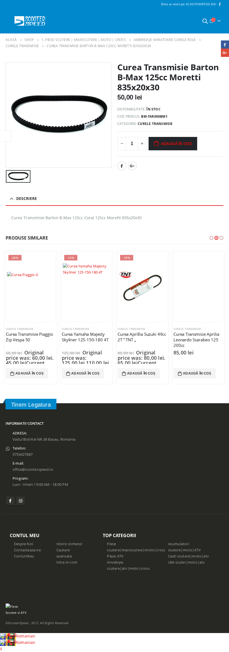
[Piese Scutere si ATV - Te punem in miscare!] (30, 21)
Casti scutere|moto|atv (188, 556)
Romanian (25, 636)
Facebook (121, 165)
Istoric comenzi (69, 544)
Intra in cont (67, 562)
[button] (211, 238)
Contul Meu (24, 556)
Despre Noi (23, 544)
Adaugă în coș (176, 143)
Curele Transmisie (155, 123)
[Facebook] (219, 4)
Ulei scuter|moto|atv (186, 562)
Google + (132, 165)
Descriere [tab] (26, 198)
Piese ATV (115, 556)
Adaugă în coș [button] (29, 373)
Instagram (20, 501)
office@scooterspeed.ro (33, 469)
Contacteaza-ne (27, 550)
